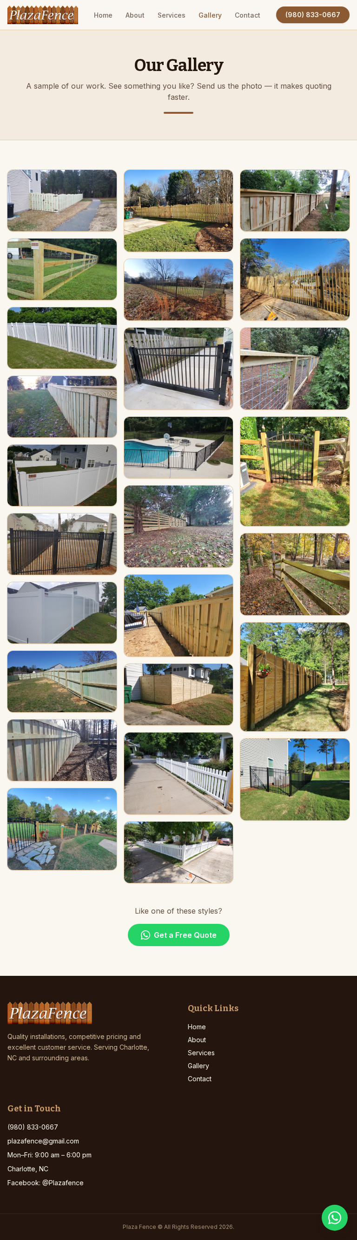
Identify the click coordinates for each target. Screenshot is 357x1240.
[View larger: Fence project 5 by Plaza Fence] (62, 475)
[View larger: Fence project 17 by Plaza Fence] (178, 694)
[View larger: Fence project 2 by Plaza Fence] (62, 269)
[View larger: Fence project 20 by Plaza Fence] (295, 200)
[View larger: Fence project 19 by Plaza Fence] (178, 852)
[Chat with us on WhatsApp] (335, 1218)
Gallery (210, 15)
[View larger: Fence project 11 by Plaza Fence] (178, 211)
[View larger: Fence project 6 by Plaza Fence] (62, 544)
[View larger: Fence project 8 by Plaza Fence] (62, 681)
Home (103, 15)
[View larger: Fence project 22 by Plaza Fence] (295, 368)
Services (171, 15)
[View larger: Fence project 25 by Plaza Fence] (295, 677)
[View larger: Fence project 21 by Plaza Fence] (295, 279)
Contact (247, 15)
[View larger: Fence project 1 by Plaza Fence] (62, 200)
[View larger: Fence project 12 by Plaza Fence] (178, 289)
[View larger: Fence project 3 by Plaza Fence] (62, 338)
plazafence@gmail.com (43, 1141)
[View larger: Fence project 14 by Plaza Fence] (178, 447)
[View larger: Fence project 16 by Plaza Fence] (178, 615)
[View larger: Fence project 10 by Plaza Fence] (62, 829)
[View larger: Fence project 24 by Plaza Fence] (295, 574)
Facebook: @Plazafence (45, 1183)
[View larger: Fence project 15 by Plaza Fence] (178, 526)
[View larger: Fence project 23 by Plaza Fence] (295, 471)
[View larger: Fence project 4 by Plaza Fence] (62, 406)
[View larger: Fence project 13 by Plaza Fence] (178, 368)
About (135, 15)
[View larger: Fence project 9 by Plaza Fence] (62, 750)
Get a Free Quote (185, 935)
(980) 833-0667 (312, 15)
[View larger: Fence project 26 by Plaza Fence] (295, 779)
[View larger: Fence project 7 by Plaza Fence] (62, 612)
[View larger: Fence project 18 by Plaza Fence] (178, 773)
